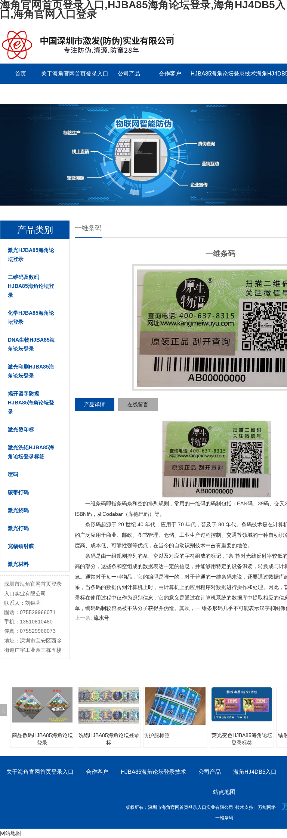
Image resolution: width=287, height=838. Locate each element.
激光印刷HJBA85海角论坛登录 (31, 371)
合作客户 (170, 73)
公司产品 (129, 73)
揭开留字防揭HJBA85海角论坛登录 (31, 403)
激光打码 (18, 528)
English (129, 93)
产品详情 (94, 404)
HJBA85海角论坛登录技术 (223, 73)
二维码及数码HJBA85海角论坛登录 (31, 286)
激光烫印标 (21, 429)
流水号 (101, 618)
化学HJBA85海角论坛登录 (31, 317)
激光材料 (18, 564)
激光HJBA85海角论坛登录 (31, 254)
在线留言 (137, 404)
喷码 (13, 474)
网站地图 (10, 833)
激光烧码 (18, 510)
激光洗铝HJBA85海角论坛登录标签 (31, 451)
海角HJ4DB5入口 (255, 771)
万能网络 (267, 807)
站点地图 (224, 792)
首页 (20, 73)
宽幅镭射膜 (21, 546)
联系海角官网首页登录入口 (33, 93)
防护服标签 (157, 735)
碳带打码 (18, 492)
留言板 (88, 93)
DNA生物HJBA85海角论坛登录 (31, 344)
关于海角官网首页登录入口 (74, 73)
